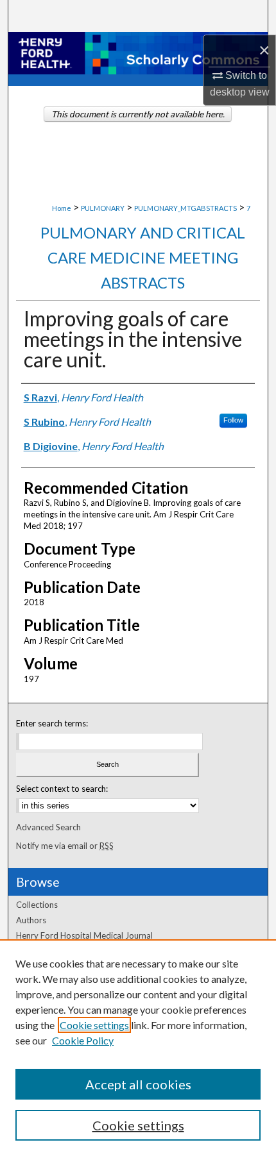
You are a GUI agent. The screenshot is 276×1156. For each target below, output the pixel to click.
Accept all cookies (138, 1084)
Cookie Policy (83, 1040)
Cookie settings (94, 1025)
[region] (138, 1047)
